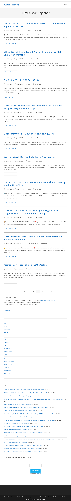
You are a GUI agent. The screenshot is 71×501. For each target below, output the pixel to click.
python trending (8, 364)
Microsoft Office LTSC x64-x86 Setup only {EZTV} (29, 133)
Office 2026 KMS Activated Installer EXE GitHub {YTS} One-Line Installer (22, 448)
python (5, 358)
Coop (5, 323)
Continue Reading (11, 44)
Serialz (5, 377)
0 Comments (38, 30)
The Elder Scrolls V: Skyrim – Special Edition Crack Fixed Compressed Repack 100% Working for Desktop (30, 439)
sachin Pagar (9, 30)
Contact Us (6, 497)
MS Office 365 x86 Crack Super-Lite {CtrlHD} (15, 436)
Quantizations (7, 370)
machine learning (8, 348)
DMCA (18, 497)
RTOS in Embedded (8, 374)
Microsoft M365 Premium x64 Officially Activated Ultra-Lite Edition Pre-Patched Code (25, 407)
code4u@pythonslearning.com (47, 300)
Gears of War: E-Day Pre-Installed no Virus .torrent (30, 156)
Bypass (5, 314)
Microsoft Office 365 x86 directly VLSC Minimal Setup (17, 429)
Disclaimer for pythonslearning (47, 497)
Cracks (29, 30)
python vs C (7, 367)
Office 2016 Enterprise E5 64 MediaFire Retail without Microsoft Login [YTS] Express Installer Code (28, 414)
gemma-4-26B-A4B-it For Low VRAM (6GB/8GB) (15, 442)
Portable (30, 59)
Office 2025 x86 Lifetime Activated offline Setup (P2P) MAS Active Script (22, 451)
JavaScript (6, 342)
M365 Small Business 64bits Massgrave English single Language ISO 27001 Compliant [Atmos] (31, 212)
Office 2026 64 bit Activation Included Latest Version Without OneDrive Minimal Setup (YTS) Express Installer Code (33, 399)
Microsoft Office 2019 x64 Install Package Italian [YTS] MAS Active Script (22, 396)
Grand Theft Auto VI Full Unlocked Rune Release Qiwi (17, 404)
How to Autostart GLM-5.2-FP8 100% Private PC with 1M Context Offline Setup (24, 389)
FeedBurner (39, 473)
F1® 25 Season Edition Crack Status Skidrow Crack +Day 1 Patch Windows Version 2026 (26, 393)
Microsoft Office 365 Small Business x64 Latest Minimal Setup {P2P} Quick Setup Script (33, 107)
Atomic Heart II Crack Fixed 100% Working (26, 264)
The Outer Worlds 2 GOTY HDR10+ (21, 80)
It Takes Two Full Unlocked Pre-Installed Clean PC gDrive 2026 (19, 410)
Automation (7, 310)
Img (5, 339)
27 (60, 291)
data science (7, 329)
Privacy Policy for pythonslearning (30, 497)
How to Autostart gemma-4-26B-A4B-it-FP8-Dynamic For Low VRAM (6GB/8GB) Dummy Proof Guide (29, 420)
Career (5, 317)
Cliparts (5, 320)
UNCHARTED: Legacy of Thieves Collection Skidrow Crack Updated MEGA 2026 (23, 432)
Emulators (6, 336)
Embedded (6, 332)
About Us (13, 497)
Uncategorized (32, 243)
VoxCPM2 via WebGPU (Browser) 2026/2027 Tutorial (17, 423)
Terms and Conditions (62, 497)
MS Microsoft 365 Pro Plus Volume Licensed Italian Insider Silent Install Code (23, 426)
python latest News (9, 361)
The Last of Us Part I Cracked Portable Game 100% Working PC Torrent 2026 (23, 445)
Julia (5, 345)
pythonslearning (11, 4)
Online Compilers (8, 351)
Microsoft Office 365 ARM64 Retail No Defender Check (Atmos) (19, 417)
